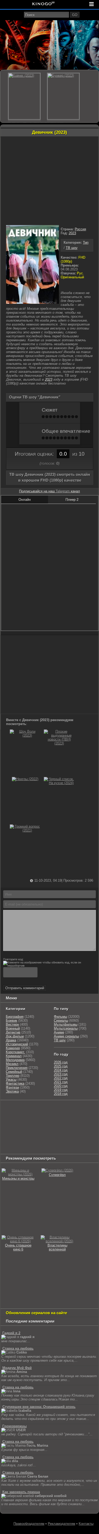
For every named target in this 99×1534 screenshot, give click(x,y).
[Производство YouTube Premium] (32, 1116)
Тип (85, 242)
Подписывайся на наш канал (49, 491)
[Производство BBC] (40, 1122)
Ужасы (11, 1080)
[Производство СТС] (25, 1109)
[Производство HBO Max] (39, 1148)
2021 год (61, 1082)
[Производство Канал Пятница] (87, 1148)
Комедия (13, 1048)
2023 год (61, 1074)
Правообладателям (28, 1524)
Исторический (17, 1044)
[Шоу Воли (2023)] (25, 735)
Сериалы (61, 1020)
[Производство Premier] (43, 1142)
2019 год (61, 1090)
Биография (14, 1017)
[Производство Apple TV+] (11, 1129)
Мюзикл (12, 1064)
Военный (13, 1028)
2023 (72, 233)
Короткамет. (15, 1052)
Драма (11, 1040)
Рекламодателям (61, 1524)
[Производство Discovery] (60, 1116)
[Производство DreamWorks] (44, 1129)
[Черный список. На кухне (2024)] (59, 783)
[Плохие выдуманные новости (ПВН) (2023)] (59, 743)
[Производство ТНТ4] (63, 1109)
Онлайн (24, 500)
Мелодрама (15, 1060)
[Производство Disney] (40, 1135)
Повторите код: (13, 959)
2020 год (61, 1086)
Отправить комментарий (24, 988)
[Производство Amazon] (77, 1122)
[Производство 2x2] (80, 1109)
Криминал (14, 1056)
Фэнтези (12, 1087)
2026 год (61, 1062)
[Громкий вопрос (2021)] (25, 830)
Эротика (12, 1091)
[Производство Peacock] (15, 1148)
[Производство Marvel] (75, 1135)
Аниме (59, 1032)
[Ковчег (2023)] (24, 96)
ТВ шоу (72, 248)
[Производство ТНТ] (9, 1116)
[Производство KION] (43, 1109)
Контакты (86, 1524)
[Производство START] (65, 1142)
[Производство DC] (57, 1135)
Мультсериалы (66, 1028)
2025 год (61, 1066)
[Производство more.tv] (15, 1142)
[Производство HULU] (9, 1109)
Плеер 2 (71, 500)
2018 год (61, 1094)
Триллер (12, 1076)
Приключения (16, 1068)
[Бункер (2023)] (63, 96)
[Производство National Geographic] (15, 1122)
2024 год (61, 1070)
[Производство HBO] (74, 1129)
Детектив (13, 1032)
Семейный (14, 1072)
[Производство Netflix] (15, 1135)
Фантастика (15, 1083)
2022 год (61, 1078)
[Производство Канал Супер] (63, 1148)
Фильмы (60, 1017)
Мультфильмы (65, 1024)
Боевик (11, 1020)
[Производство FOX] (58, 1122)
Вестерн (12, 1024)
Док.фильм (15, 1036)
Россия (80, 229)
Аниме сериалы (66, 1036)
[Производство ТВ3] (93, 1109)
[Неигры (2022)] (25, 779)
